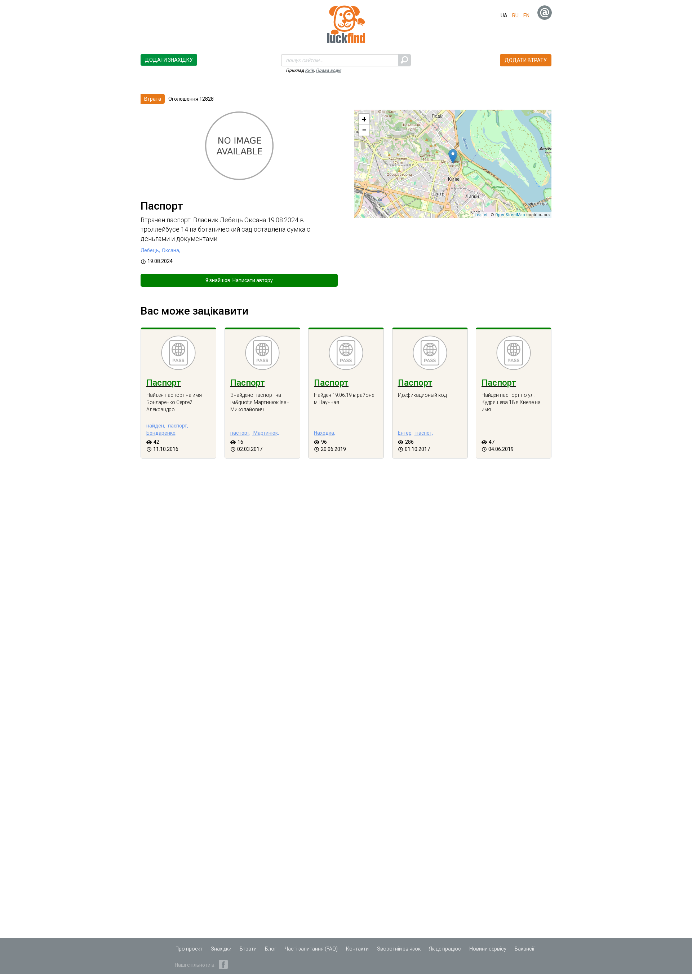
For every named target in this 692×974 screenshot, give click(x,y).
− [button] (364, 130)
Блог (270, 949)
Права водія (328, 70)
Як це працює (445, 949)
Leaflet (481, 214)
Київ (309, 70)
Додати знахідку (169, 60)
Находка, (324, 433)
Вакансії (524, 949)
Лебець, (150, 250)
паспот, (423, 433)
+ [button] (364, 119)
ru (515, 15)
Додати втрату (526, 60)
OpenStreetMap (510, 214)
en (526, 15)
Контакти (357, 949)
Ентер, (405, 433)
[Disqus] (346, 592)
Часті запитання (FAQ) (311, 949)
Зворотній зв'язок (399, 949)
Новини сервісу (487, 949)
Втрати (248, 949)
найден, (155, 426)
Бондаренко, (161, 433)
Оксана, (171, 250)
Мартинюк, (265, 433)
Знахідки (221, 949)
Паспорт (163, 383)
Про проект (189, 949)
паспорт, (177, 426)
